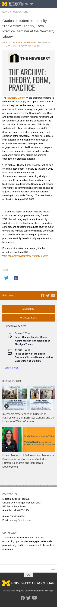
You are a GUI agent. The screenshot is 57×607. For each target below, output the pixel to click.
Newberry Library (16, 97)
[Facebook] (42, 295)
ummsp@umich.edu (20, 520)
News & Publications (15, 11)
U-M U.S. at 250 (28, 317)
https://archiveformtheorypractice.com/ (28, 256)
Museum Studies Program (21, 42)
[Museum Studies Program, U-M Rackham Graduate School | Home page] (22, 4)
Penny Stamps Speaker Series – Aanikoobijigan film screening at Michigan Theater (32, 340)
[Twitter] (48, 295)
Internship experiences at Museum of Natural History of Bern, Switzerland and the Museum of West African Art (28, 417)
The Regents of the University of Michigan (32, 590)
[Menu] (53, 4)
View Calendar (12, 367)
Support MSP (28, 309)
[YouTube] (53, 295)
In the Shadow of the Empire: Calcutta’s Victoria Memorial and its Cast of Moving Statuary (34, 357)
